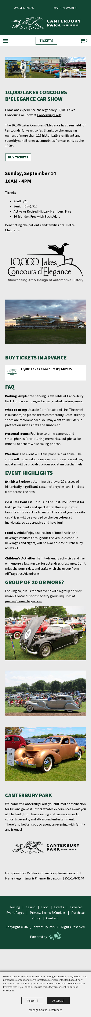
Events (59, 907)
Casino (31, 907)
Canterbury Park (49, 115)
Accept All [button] (58, 1000)
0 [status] (87, 40)
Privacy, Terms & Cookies (48, 912)
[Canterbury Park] (45, 23)
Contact (52, 918)
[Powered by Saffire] (55, 936)
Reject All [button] (32, 1000)
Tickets (46, 40)
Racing (15, 907)
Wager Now (24, 8)
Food (44, 907)
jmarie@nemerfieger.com (23, 601)
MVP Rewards (65, 8)
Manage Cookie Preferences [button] (45, 1009)
